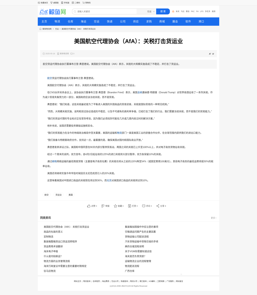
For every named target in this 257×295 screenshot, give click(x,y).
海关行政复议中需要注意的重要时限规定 (65, 266)
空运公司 (115, 281)
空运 (57, 29)
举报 (107, 206)
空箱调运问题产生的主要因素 (140, 231)
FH (192, 11)
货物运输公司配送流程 (137, 236)
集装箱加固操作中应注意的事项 (141, 227)
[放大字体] (210, 53)
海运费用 (105, 281)
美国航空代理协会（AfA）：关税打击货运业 (79, 29)
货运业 (58, 195)
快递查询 (124, 281)
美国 (208, 11)
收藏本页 (44, 3)
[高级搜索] (172, 11)
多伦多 (202, 11)
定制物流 (48, 236)
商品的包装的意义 (53, 231)
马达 (177, 11)
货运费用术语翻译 (53, 246)
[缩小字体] (213, 53)
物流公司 (133, 281)
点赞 (94, 206)
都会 (182, 11)
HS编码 (152, 281)
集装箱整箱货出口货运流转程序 (60, 241)
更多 (214, 218)
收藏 (121, 206)
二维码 (77, 3)
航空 (46, 195)
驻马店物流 (50, 271)
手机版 (66, 3)
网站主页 (77, 281)
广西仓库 (129, 271)
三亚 (213, 11)
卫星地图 (160, 281)
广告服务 (170, 281)
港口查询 (143, 281)
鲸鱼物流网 (47, 29)
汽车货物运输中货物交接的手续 (141, 241)
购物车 (88, 3)
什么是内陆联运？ (53, 256)
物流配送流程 (132, 266)
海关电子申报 (51, 251)
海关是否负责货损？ (135, 256)
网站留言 (179, 281)
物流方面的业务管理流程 (57, 261)
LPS (196, 11)
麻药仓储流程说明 (134, 246)
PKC (188, 11)
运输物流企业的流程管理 (138, 261)
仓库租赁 (96, 281)
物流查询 (86, 281)
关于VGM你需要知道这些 (138, 251)
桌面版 (56, 3)
